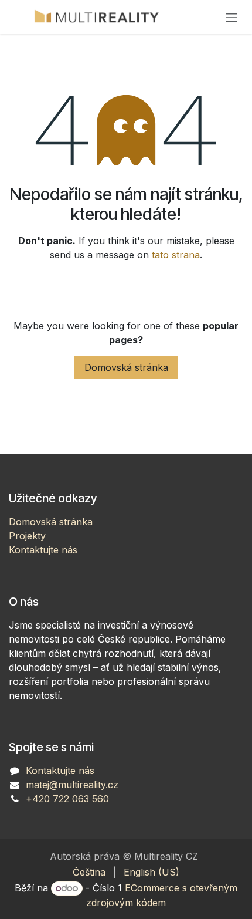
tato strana (176, 255)
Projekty (27, 536)
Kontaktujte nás (43, 550)
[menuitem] (89, 872)
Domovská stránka (126, 367)
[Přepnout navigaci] (231, 17)
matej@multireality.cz (72, 784)
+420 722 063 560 (67, 799)
